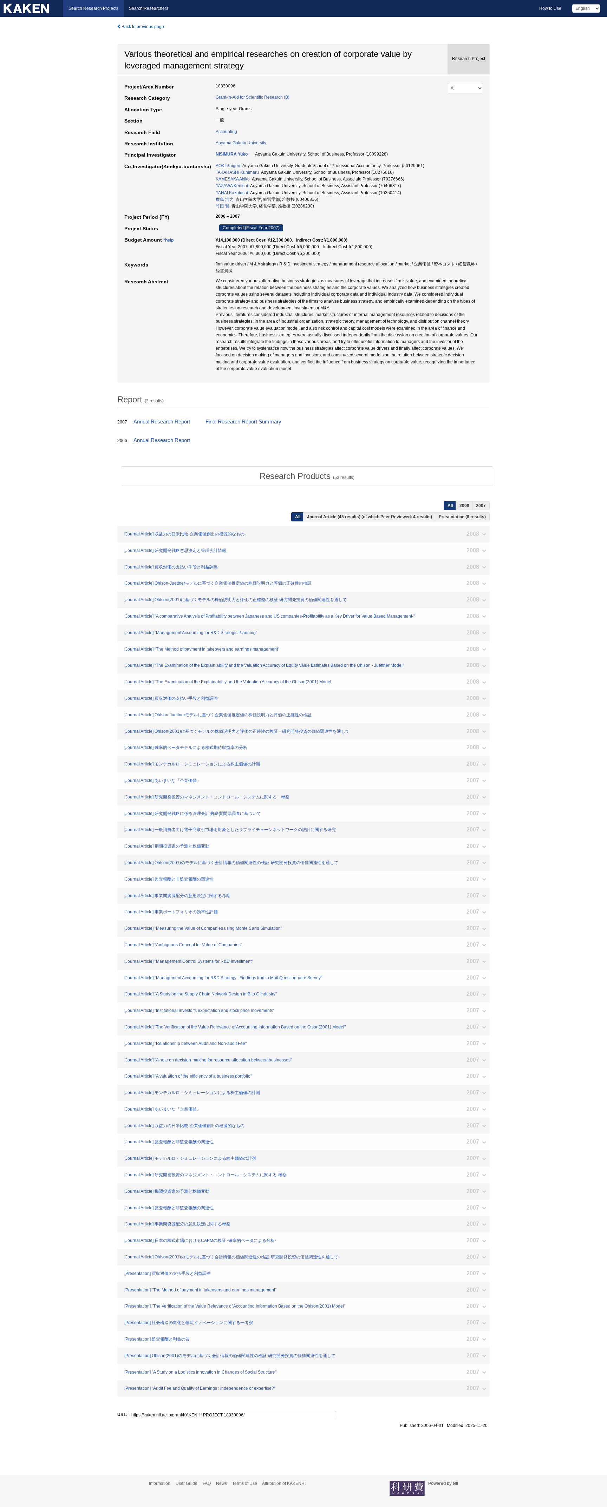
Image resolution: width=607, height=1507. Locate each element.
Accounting (226, 131)
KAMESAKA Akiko (233, 179)
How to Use (550, 8)
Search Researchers (148, 8)
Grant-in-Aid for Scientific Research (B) (252, 97)
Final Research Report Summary (243, 422)
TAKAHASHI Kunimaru (237, 172)
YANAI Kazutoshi (232, 192)
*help (168, 240)
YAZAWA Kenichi (232, 185)
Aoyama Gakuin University (241, 142)
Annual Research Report (161, 422)
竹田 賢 (222, 206)
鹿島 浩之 (225, 199)
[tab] (307, 476)
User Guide (186, 1483)
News (221, 1483)
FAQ (207, 1483)
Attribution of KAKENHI (284, 1483)
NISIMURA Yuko (232, 154)
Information (159, 1483)
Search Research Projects (93, 8)
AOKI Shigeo (228, 165)
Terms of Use (244, 1483)
